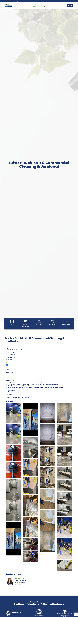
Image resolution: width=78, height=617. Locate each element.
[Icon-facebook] (59, 1)
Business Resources (25, 4)
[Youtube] (69, 1)
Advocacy (43, 4)
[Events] (12, 321)
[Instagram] (64, 1)
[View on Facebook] (7, 365)
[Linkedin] (67, 1)
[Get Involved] (52, 321)
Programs (35, 4)
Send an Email (18, 584)
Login (44, 7)
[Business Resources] (25, 321)
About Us (51, 4)
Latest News (66, 324)
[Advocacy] (39, 321)
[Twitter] (62, 1)
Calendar (59, 4)
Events (12, 324)
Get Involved (52, 324)
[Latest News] (66, 321)
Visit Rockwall (36, 7)
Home (17, 4)
